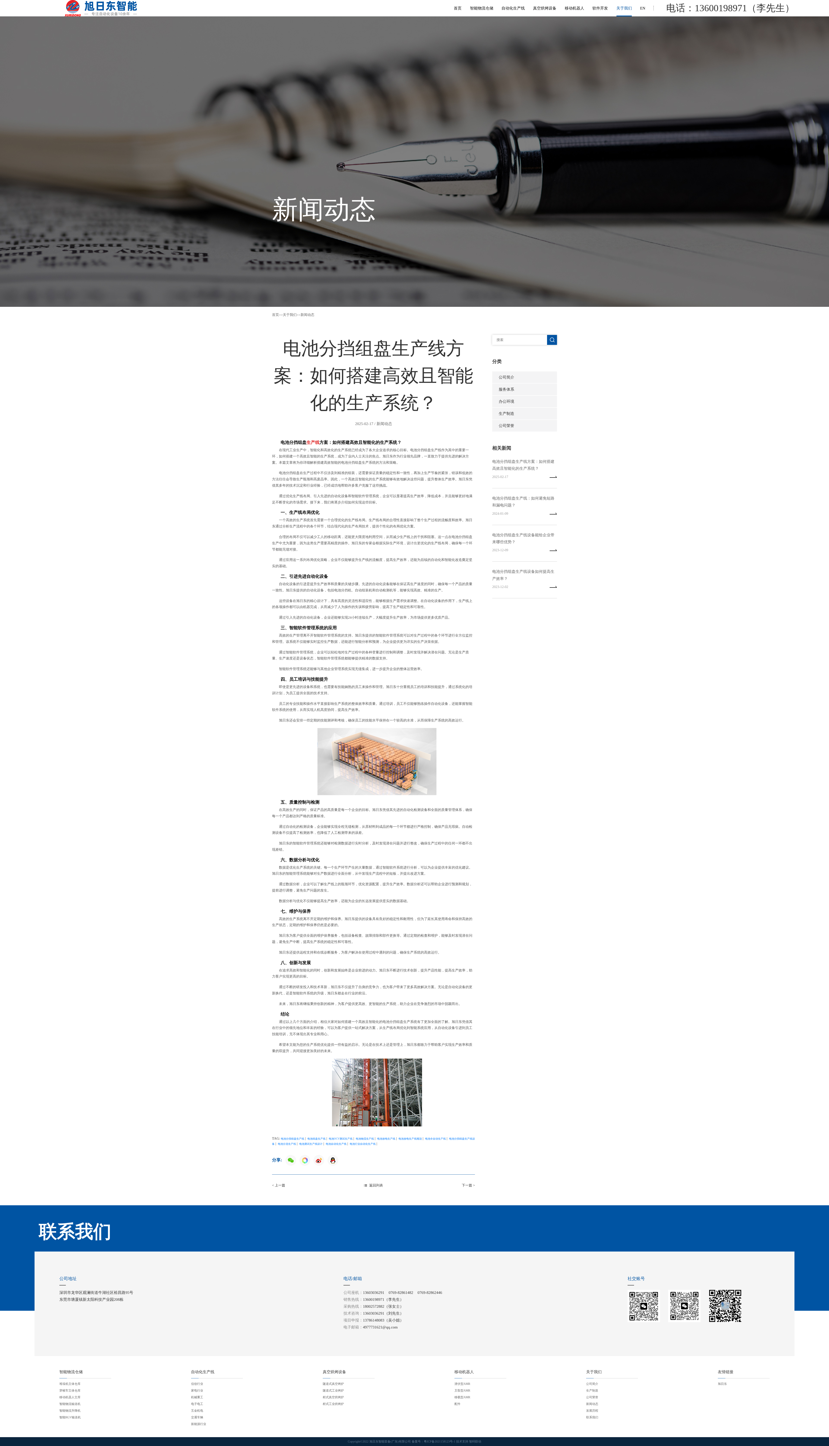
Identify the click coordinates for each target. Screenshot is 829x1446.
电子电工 (197, 1404)
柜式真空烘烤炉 (333, 1397)
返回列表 (376, 1185)
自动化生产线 (513, 8)
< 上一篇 (278, 1185)
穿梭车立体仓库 (70, 1390)
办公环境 (506, 401)
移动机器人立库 (70, 1397)
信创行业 (197, 1383)
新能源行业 (198, 1424)
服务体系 (506, 389)
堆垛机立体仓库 (70, 1383)
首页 (458, 8)
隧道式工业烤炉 (333, 1390)
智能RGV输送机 (70, 1417)
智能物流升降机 (70, 1410)
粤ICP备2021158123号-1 (439, 1441)
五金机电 (197, 1410)
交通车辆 (197, 1417)
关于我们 (624, 8)
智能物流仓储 (481, 8)
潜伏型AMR (462, 1383)
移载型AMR (462, 1397)
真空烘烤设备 (544, 8)
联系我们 (592, 1417)
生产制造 (506, 413)
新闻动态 (307, 315)
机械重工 (197, 1397)
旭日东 (722, 1383)
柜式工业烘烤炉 (333, 1404)
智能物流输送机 (70, 1404)
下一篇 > (468, 1185)
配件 (457, 1404)
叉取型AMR (462, 1390)
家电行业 (197, 1390)
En (642, 8)
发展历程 (592, 1410)
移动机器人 (574, 8)
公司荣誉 (506, 426)
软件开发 (600, 8)
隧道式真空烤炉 (333, 1383)
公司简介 (506, 377)
